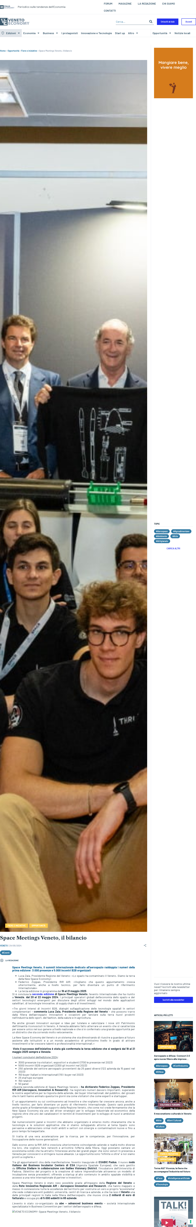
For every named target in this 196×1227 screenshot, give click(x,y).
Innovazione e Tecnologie (96, 33)
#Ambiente (161, 536)
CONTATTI (110, 10)
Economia (29, 33)
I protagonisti (69, 33)
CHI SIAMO (168, 3)
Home (3, 50)
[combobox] (132, 22)
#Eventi (5, 952)
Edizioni (11, 33)
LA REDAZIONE (147, 3)
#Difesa (159, 1072)
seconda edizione (43, 994)
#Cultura (160, 1126)
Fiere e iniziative (29, 50)
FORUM (108, 3)
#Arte (175, 536)
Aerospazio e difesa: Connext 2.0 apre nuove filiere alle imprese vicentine (172, 1059)
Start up (120, 33)
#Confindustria (180, 1065)
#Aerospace (162, 531)
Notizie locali (182, 33)
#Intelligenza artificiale (179, 1178)
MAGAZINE (125, 3)
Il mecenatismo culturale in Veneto (173, 1113)
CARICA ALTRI (173, 548)
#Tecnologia (162, 1184)
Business (48, 33)
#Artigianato (162, 541)
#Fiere (159, 1178)
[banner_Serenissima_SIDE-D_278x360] (173, 97)
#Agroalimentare (181, 531)
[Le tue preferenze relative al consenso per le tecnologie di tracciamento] (191, 1222)
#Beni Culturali (174, 1120)
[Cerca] (151, 22)
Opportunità (160, 33)
